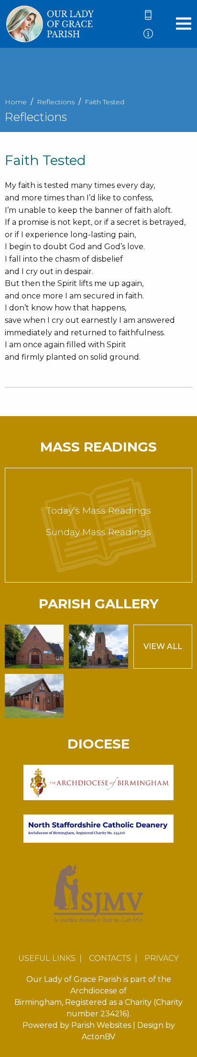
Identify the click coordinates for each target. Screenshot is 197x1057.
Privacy (161, 958)
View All (162, 646)
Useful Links (47, 958)
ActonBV (98, 1036)
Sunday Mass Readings (98, 532)
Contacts (110, 958)
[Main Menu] (183, 23)
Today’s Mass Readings (98, 510)
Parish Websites (101, 1025)
